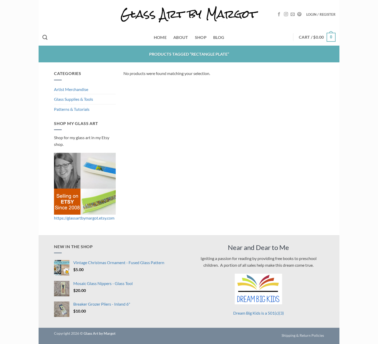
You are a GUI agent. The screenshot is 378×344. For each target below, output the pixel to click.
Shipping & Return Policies (303, 335)
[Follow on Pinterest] (299, 14)
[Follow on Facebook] (279, 14)
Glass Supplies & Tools (73, 99)
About (180, 37)
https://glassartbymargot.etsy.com (84, 217)
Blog (218, 37)
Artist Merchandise (71, 89)
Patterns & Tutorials (71, 109)
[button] (321, 14)
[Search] (44, 37)
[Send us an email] (293, 14)
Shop (200, 37)
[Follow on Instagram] (286, 14)
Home (160, 37)
